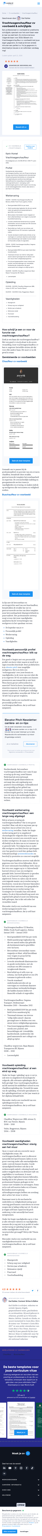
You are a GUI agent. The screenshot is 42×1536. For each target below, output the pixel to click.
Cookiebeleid (16, 1526)
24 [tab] (28, 1441)
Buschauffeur (19, 1354)
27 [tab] (32, 1441)
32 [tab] (40, 1441)
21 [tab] (23, 1441)
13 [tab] (11, 1441)
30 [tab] (37, 1441)
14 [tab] (13, 1441)
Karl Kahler (26, 18)
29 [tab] (35, 1441)
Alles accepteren (10, 1531)
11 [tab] (8, 1441)
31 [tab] (38, 1441)
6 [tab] (1, 1441)
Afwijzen (31, 1522)
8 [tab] (4, 1441)
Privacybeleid (29, 752)
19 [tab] (20, 1441)
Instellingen (24, 1531)
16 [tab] (16, 1441)
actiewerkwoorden (25, 854)
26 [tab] (31, 1441)
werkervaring (7, 830)
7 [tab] (2, 1441)
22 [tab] (25, 1441)
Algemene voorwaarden (16, 752)
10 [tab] (7, 1441)
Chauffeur (7, 1354)
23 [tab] (26, 1441)
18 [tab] (19, 1441)
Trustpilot (32, 1397)
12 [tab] (10, 1441)
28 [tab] (34, 1441)
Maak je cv (21, 1432)
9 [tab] (5, 1441)
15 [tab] (14, 1441)
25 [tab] (29, 1441)
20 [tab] (22, 1441)
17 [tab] (17, 1441)
